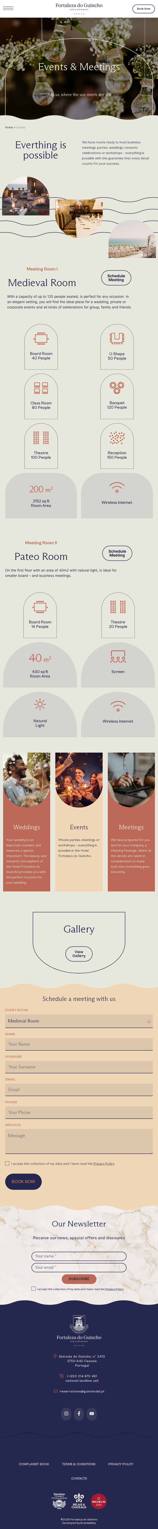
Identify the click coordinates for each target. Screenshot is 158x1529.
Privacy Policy (104, 1164)
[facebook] (79, 1413)
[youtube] (91, 1413)
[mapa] (55, 1356)
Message (13, 1125)
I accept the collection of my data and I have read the (63, 1164)
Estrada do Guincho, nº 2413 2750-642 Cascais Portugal (82, 1361)
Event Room (16, 1010)
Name (10, 1034)
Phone (11, 1102)
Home (9, 127)
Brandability (88, 1523)
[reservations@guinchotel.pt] (56, 1391)
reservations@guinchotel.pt (82, 1391)
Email (10, 1079)
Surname (13, 1057)
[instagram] (66, 1413)
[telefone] (61, 1376)
